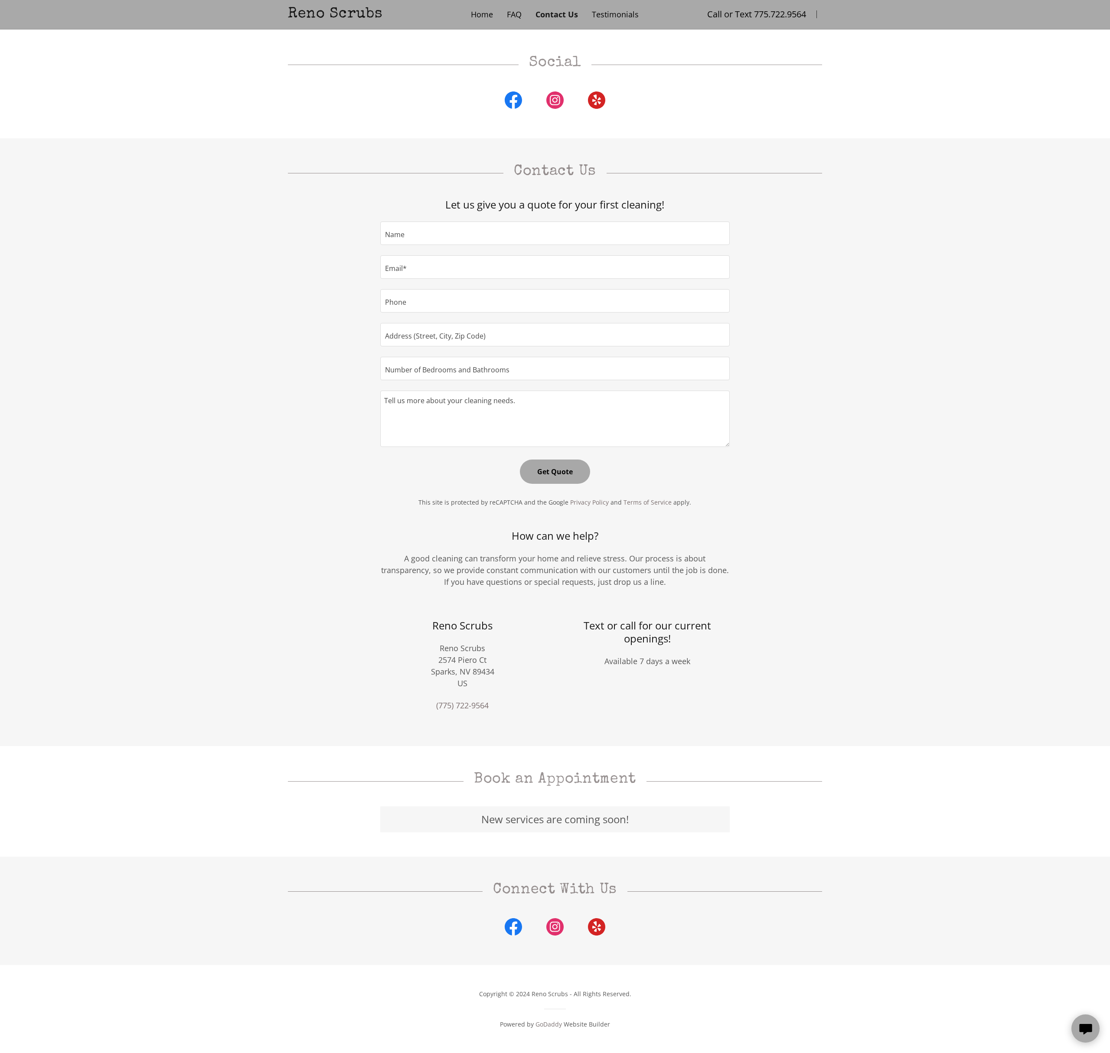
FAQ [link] (514, 14)
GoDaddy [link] (548, 1024)
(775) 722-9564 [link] (462, 705)
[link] (368, 14)
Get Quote (555, 471)
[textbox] (554, 233)
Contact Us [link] (556, 14)
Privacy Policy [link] (589, 502)
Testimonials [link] (615, 14)
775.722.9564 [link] (780, 14)
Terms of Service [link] (648, 502)
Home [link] (482, 14)
